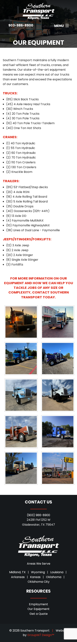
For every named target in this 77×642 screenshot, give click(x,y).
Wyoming (38, 572)
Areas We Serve (38, 563)
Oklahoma (53, 577)
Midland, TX (17, 572)
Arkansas (18, 577)
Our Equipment (38, 609)
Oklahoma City (39, 582)
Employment (38, 604)
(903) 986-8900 (38, 515)
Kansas (35, 577)
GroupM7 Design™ (40, 635)
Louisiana (56, 572)
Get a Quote (39, 614)
